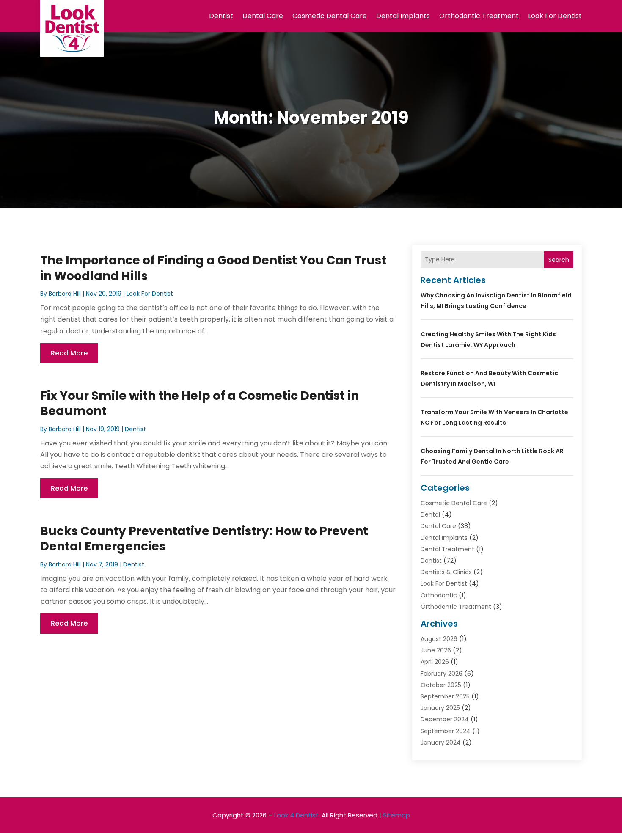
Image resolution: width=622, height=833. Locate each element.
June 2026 (436, 650)
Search (558, 260)
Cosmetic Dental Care (329, 16)
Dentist (221, 16)
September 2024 (446, 731)
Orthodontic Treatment (479, 16)
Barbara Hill (65, 293)
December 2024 (445, 719)
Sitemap (396, 815)
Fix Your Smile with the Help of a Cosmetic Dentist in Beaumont (199, 403)
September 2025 (445, 696)
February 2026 (441, 673)
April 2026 (435, 661)
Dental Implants (403, 16)
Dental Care (262, 16)
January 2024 (441, 742)
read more (69, 353)
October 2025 (441, 685)
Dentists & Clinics (446, 572)
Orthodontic (439, 595)
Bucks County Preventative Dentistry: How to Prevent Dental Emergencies (204, 539)
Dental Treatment (447, 549)
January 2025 (440, 708)
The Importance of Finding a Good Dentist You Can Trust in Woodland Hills (213, 268)
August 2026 (439, 639)
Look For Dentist (555, 16)
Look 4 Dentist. (297, 815)
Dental (430, 514)
